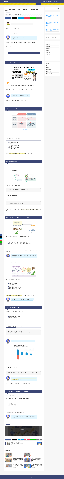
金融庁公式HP (25, 129)
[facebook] (30, 476)
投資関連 (48, 67)
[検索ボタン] (59, 1)
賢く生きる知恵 (49, 73)
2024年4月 (48, 56)
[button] (8, 18)
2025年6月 (48, 44)
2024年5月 (48, 54)
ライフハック (49, 65)
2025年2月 (48, 50)
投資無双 (6, 1)
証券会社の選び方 (49, 71)
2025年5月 (48, 46)
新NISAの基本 (8, 424)
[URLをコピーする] (39, 18)
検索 (58, 8)
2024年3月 (48, 58)
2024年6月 (48, 52)
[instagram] (33, 476)
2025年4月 (48, 48)
